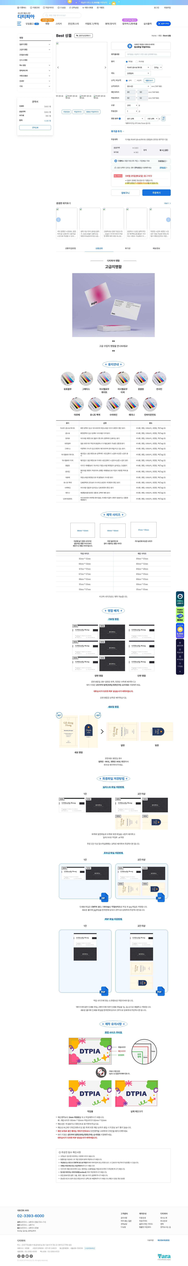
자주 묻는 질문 (126, 1221)
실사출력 (148, 23)
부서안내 (180, 659)
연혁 (162, 1224)
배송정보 (156, 248)
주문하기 (156, 192)
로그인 (156, 8)
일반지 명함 (23, 44)
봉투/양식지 (110, 23)
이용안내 (36, 8)
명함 (47, 23)
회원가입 (167, 8)
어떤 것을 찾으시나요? (57, 15)
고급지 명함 (23, 50)
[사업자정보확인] (90, 1248)
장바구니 (125, 193)
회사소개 (163, 1218)
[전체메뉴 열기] (19, 23)
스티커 (59, 23)
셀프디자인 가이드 (146, 1224)
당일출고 (32, 23)
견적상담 (75, 8)
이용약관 (150, 1240)
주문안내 (66, 112)
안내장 (21, 81)
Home (154, 36)
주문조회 (180, 653)
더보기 (166, 203)
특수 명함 (22, 65)
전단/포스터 (73, 23)
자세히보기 (162, 161)
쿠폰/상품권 (23, 76)
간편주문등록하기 (85, 36)
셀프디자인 (165, 23)
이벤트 (101, 8)
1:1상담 (62, 8)
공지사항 (124, 1218)
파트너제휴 (89, 8)
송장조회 (180, 646)
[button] (58, 67)
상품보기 (163, 118)
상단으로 (180, 672)
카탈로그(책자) (92, 23)
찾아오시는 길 (165, 1227)
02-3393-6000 (30, 1216)
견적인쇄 (35, 128)
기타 (21, 86)
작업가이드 (50, 8)
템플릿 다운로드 (145, 1227)
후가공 (127, 248)
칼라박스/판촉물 (129, 23)
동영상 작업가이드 (92, 112)
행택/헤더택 (23, 71)
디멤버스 (23, 8)
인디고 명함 (23, 60)
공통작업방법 (70, 248)
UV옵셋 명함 (23, 55)
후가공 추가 (116, 131)
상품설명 (99, 248)
